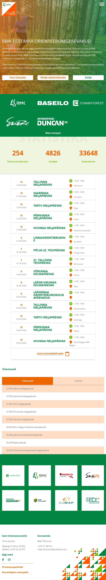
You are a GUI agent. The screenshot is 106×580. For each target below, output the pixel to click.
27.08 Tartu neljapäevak (18, 404)
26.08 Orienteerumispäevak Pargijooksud (27, 450)
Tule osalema (17, 77)
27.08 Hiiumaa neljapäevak (20, 419)
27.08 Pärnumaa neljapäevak (21, 411)
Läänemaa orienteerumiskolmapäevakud (48, 295)
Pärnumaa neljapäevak (42, 217)
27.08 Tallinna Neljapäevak (19, 388)
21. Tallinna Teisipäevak (42, 261)
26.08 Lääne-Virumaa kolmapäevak (24, 434)
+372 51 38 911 (45, 546)
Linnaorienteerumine (49, 239)
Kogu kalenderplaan (50, 353)
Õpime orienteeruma (53, 77)
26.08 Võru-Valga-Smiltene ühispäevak (26, 427)
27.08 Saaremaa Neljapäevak (21, 396)
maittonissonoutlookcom (52, 549)
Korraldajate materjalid (15, 572)
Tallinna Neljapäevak (42, 183)
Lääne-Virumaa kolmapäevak (44, 284)
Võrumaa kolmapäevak (43, 272)
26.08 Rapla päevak (16, 442)
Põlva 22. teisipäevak (49, 250)
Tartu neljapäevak (47, 205)
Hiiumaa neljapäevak (49, 228)
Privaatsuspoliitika (12, 567)
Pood (88, 77)
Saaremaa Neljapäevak (42, 194)
